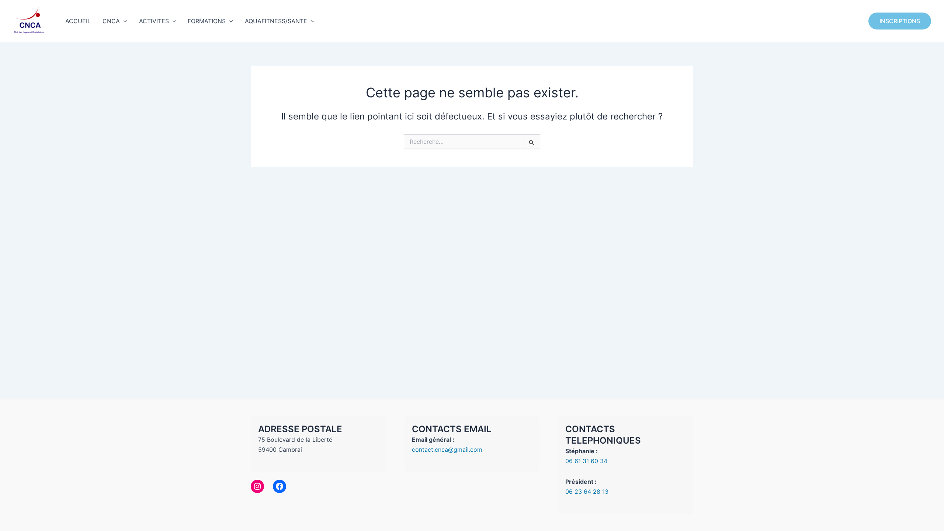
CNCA (111, 21)
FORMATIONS (207, 21)
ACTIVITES (154, 21)
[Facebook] (279, 486)
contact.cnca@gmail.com (447, 449)
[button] (123, 21)
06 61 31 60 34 (586, 461)
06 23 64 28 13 (586, 491)
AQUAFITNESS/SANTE (276, 21)
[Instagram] (257, 486)
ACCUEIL (78, 21)
